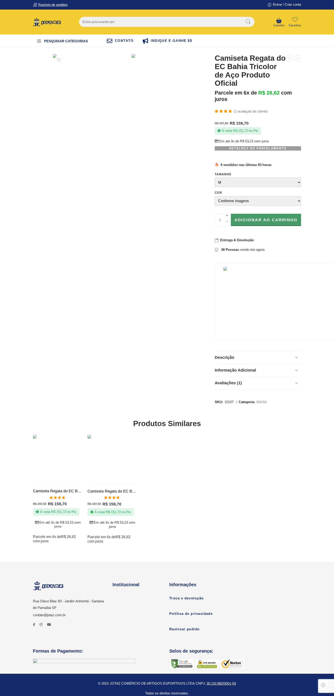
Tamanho (223, 174)
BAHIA (262, 402)
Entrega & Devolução (236, 240)
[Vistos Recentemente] (323, 685)
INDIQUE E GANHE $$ (171, 41)
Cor (218, 192)
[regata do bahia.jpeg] (91, 92)
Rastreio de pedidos (53, 5)
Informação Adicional (235, 370)
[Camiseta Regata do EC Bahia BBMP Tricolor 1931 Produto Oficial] (297, 58)
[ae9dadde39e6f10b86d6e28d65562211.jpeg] (170, 92)
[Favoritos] (58, 60)
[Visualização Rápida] (67, 480)
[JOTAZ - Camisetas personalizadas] (47, 22)
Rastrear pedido (184, 629)
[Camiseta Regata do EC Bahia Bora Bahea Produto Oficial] (289, 58)
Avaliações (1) (228, 383)
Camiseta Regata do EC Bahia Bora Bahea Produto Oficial (112, 491)
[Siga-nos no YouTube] (49, 624)
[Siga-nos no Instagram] (41, 624)
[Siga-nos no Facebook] (34, 624)
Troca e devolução (186, 598)
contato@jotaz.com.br (49, 615)
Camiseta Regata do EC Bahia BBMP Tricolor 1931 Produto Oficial (58, 491)
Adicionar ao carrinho (265, 220)
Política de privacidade (191, 614)
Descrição (224, 357)
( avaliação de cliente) (251, 111)
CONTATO (124, 41)
